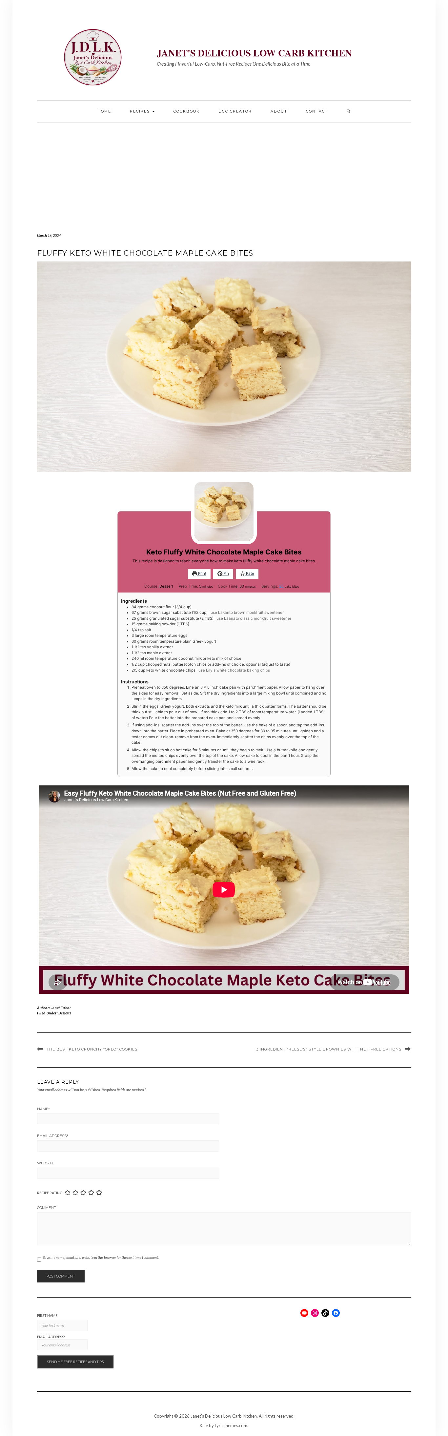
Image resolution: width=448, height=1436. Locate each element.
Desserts (64, 1013)
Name (43, 1109)
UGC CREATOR (235, 111)
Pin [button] (225, 573)
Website (45, 1163)
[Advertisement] (224, 172)
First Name (47, 1315)
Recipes (141, 111)
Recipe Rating (50, 1193)
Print (201, 573)
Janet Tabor (61, 1008)
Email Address (52, 1136)
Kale (204, 1425)
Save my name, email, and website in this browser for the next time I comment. (101, 1257)
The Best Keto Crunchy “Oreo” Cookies (92, 1049)
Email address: (51, 1337)
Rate (249, 573)
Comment (46, 1207)
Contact (317, 111)
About (279, 111)
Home (104, 111)
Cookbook (186, 111)
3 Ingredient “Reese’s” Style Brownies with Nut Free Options (328, 1049)
